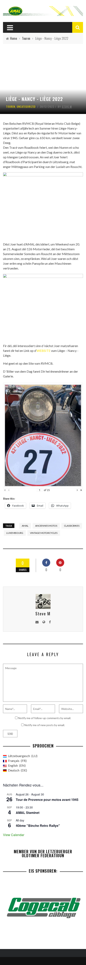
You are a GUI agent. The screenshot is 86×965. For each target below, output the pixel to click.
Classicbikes (71, 525)
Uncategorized (26, 107)
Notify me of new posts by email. (44, 725)
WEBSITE (43, 350)
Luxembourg (14, 532)
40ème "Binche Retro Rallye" (38, 825)
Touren (10, 107)
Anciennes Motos (46, 525)
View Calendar (13, 834)
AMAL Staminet (27, 812)
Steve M (67, 107)
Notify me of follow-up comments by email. (44, 718)
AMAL (25, 525)
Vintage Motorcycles (43, 532)
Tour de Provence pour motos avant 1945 (47, 799)
